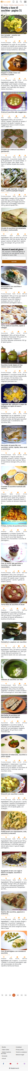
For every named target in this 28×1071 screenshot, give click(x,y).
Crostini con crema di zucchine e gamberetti (13, 150)
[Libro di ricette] (13, 1)
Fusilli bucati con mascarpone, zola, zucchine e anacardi (14, 832)
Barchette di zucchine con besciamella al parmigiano (10, 716)
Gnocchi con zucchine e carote (12, 794)
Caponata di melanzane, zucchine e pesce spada (14, 755)
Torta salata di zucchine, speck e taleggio (13, 326)
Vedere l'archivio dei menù (6, 1052)
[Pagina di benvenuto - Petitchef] (2, 5)
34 (25, 995)
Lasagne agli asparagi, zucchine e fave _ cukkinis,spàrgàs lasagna (13, 190)
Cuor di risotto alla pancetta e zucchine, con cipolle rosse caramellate (11, 565)
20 (6, 995)
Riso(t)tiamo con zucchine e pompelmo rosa (11, 287)
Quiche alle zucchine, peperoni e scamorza (12, 913)
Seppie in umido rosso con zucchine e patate (10, 73)
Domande (4, 1056)
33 (22, 995)
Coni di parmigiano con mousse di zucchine (13, 952)
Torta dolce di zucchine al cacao (12, 604)
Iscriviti (14, 262)
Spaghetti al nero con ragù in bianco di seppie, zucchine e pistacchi (11, 872)
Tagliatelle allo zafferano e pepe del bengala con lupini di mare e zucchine (14, 406)
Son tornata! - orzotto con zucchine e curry (10, 36)
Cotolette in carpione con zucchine (13, 642)
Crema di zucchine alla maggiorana (13, 112)
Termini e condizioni (21, 1052)
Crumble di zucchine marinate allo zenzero (13, 487)
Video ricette (5, 1049)
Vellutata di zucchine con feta (12, 679)
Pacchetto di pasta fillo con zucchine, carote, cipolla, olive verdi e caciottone (14, 447)
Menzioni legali (20, 1054)
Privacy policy (20, 1049)
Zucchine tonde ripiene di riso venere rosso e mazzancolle (11, 366)
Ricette (4, 1047)
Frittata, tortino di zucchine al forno (14, 526)
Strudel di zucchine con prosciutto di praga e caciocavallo (13, 229)
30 (10, 995)
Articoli (4, 1058)
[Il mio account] (17, 1)
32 (18, 995)
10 (2, 995)
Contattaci (19, 1047)
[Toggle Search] (21, 1)
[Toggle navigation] (25, 2)
